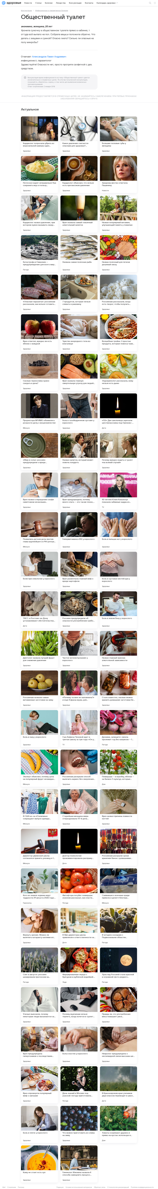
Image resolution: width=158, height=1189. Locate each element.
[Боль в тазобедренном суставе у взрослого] (79, 412)
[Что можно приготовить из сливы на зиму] (79, 1124)
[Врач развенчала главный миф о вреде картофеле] (79, 570)
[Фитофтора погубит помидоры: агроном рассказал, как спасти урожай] (79, 887)
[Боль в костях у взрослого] (79, 1045)
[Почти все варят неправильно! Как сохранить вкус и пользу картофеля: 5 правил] (39, 174)
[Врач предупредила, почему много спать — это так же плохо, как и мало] (79, 491)
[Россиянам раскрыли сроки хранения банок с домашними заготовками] (118, 847)
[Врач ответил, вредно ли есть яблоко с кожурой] (39, 332)
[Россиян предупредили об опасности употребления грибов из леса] (79, 609)
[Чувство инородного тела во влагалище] (79, 332)
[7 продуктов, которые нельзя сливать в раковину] (79, 293)
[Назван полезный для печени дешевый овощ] (118, 253)
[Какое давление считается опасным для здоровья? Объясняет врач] (79, 134)
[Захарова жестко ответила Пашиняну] (118, 174)
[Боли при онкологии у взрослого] (39, 570)
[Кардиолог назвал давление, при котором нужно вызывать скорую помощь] (39, 214)
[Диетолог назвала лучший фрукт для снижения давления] (39, 649)
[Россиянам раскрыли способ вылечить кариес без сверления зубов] (79, 768)
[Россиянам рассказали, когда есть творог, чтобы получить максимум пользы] (118, 293)
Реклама (21, 1187)
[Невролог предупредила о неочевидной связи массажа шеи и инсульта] (118, 1045)
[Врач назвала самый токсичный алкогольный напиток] (79, 214)
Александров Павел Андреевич (49, 56)
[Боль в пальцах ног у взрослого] (118, 530)
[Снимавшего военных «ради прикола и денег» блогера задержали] (118, 887)
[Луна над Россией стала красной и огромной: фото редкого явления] (118, 966)
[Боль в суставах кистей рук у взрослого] (118, 570)
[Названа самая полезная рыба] (79, 253)
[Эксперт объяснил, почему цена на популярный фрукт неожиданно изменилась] (39, 768)
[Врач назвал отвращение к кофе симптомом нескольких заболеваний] (39, 491)
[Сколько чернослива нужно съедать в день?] (39, 372)
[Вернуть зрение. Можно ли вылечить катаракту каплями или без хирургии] (39, 926)
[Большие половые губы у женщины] (118, 134)
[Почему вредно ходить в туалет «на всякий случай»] (118, 451)
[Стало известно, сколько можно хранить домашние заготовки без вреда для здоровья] (118, 689)
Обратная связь (99, 1187)
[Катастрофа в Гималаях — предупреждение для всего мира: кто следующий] (39, 253)
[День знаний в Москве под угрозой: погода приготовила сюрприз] (79, 1084)
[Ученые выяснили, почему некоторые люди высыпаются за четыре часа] (39, 1005)
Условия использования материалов (79, 1187)
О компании (11, 1187)
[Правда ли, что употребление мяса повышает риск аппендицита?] (118, 1005)
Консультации (26, 11)
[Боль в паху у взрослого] (39, 728)
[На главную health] (13, 3)
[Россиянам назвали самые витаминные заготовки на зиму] (39, 689)
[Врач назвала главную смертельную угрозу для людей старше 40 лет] (79, 372)
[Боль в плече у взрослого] (39, 1124)
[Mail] (3, 3)
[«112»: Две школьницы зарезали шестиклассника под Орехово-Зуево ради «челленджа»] (118, 412)
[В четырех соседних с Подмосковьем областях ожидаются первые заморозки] (118, 926)
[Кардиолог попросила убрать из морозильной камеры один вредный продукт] (39, 134)
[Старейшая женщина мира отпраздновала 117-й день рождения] (79, 807)
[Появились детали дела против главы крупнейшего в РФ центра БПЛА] (39, 530)
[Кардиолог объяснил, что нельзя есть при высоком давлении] (79, 174)
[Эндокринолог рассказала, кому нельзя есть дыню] (118, 372)
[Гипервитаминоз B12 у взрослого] (79, 530)
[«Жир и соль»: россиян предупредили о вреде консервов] (39, 451)
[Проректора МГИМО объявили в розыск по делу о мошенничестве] (39, 412)
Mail (3, 1187)
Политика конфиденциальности (142, 1187)
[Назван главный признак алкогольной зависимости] (118, 649)
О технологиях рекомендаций (118, 1187)
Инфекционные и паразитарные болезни (51, 11)
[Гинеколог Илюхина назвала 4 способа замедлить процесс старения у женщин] (79, 1164)
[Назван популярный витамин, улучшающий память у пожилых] (118, 214)
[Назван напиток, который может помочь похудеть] (79, 451)
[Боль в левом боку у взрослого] (118, 609)
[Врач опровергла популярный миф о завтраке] (39, 1084)
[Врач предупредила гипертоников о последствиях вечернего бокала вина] (39, 1045)
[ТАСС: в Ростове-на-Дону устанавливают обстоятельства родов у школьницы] (39, 609)
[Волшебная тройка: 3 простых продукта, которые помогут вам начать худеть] (118, 332)
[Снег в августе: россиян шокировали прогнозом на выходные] (39, 966)
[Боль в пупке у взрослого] (118, 1164)
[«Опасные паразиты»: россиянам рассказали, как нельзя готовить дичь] (39, 293)
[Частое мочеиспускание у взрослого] (79, 649)
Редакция (60, 1187)
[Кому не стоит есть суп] (39, 1164)
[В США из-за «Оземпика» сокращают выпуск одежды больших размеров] (39, 807)
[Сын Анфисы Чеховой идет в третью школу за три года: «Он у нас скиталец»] (79, 728)
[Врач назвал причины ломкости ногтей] (118, 807)
